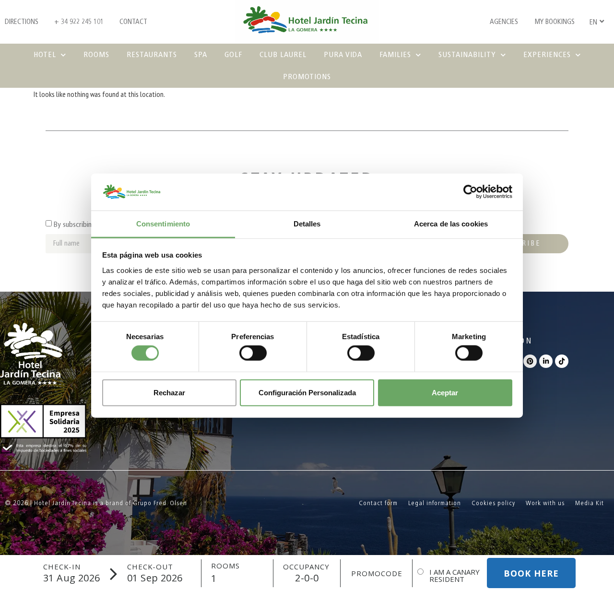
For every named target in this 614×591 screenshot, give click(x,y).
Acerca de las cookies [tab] (451, 224)
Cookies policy (493, 503)
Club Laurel (283, 54)
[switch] (253, 353)
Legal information (434, 503)
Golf (233, 54)
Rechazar (169, 392)
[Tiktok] (561, 361)
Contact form (378, 503)
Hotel (45, 54)
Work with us (545, 503)
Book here (531, 573)
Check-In (62, 566)
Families (395, 54)
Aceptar (445, 392)
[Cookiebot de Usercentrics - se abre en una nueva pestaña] (470, 192)
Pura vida (343, 54)
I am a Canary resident (454, 575)
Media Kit (589, 503)
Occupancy (306, 566)
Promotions (307, 76)
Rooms (96, 54)
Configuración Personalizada (307, 392)
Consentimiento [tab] (163, 224)
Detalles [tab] (307, 224)
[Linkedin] (546, 361)
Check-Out (150, 566)
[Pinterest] (530, 361)
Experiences (547, 54)
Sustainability (467, 54)
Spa (200, 54)
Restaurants (152, 54)
